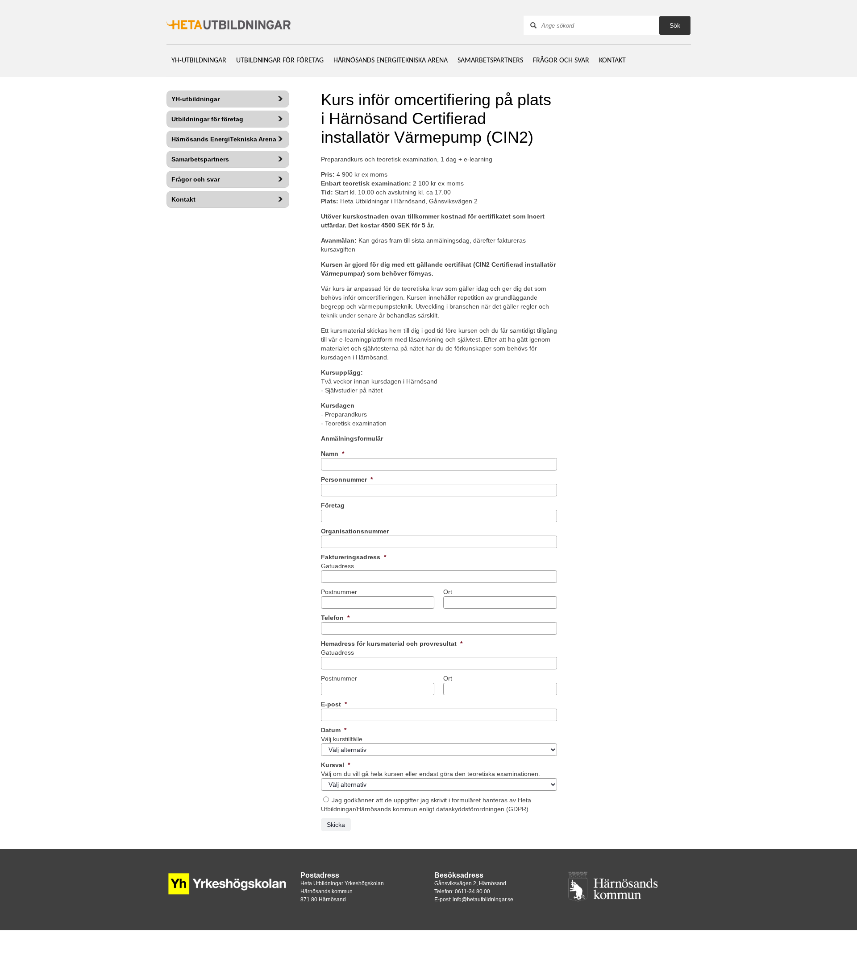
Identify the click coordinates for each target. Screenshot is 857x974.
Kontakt (612, 60)
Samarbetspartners (490, 60)
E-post (334, 704)
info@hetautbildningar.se (483, 899)
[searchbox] (602, 25)
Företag (333, 505)
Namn (332, 453)
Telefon (335, 617)
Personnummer (347, 479)
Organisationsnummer (355, 531)
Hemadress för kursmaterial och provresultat (391, 643)
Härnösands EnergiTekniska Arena (390, 60)
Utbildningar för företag (280, 60)
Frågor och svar (561, 60)
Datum (333, 730)
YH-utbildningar (198, 60)
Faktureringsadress (353, 557)
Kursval (335, 764)
